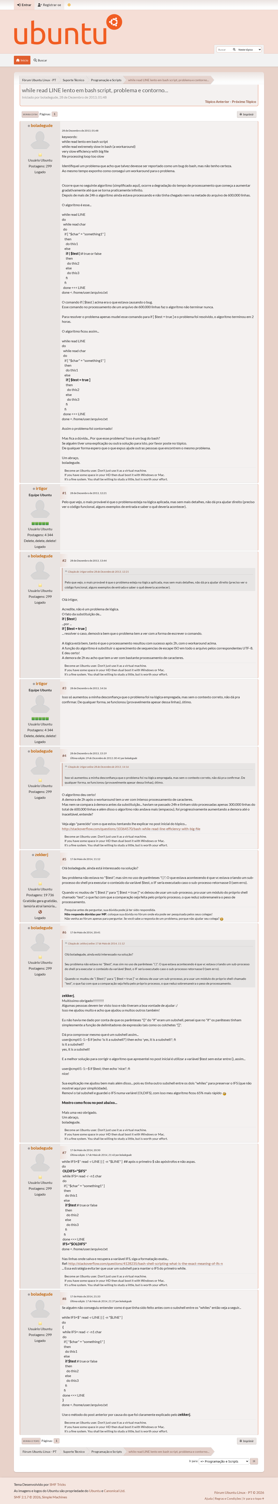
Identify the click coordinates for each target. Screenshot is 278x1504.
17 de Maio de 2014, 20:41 (85, 932)
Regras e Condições (228, 1498)
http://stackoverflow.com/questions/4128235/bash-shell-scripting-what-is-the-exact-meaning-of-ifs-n (145, 1263)
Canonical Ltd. (114, 1491)
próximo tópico (244, 101)
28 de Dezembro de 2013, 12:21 (88, 493)
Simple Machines (54, 1497)
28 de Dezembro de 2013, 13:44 (88, 560)
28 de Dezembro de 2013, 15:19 (88, 753)
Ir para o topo (31, 1441)
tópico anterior (217, 101)
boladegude (42, 125)
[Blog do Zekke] (40, 912)
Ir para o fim (30, 114)
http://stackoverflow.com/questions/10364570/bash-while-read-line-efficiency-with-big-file (131, 829)
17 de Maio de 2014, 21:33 (85, 1296)
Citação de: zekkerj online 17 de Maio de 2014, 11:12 (96, 943)
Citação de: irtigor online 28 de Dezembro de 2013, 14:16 (98, 766)
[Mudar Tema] (69, 5)
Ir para (193, 1461)
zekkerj (41, 854)
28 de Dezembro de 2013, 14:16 (88, 688)
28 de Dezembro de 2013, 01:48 (80, 130)
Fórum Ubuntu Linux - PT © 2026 (239, 1492)
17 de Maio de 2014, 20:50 (85, 1150)
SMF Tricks (58, 1484)
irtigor (42, 488)
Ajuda (209, 1498)
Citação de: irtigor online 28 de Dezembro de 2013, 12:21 (98, 571)
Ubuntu (95, 1491)
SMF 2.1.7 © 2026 (27, 1497)
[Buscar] (234, 49)
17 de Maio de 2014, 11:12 (85, 859)
